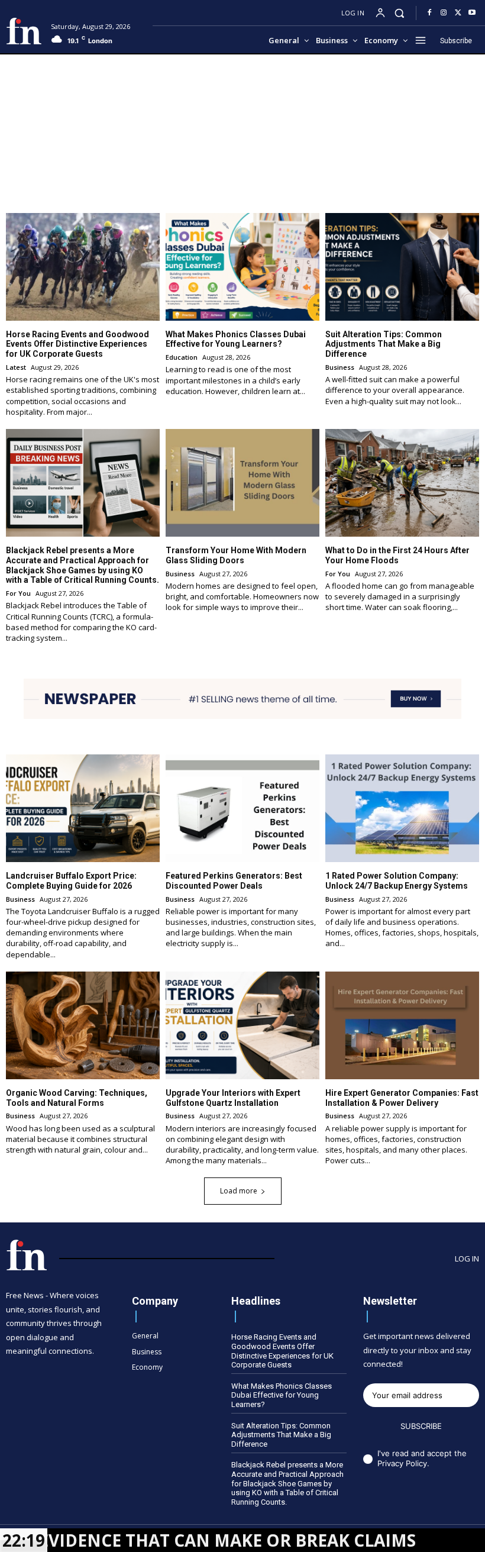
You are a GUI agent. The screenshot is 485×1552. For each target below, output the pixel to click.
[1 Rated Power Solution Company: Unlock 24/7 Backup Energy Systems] (402, 808)
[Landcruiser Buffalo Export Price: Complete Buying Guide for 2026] (83, 808)
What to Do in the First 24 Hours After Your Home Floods (397, 555)
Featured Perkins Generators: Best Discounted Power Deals (234, 880)
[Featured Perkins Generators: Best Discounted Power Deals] (242, 808)
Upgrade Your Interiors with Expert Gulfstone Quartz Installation (233, 1098)
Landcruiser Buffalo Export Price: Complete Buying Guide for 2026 (71, 880)
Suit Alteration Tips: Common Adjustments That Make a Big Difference (383, 344)
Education (182, 357)
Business (339, 367)
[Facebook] (429, 13)
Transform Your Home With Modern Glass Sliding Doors (236, 555)
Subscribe (421, 1426)
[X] (458, 13)
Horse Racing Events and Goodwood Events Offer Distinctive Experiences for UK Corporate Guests (77, 344)
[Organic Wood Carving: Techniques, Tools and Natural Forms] (83, 1025)
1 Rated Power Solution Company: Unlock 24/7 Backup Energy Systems (396, 880)
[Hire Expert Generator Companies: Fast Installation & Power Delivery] (402, 1025)
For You (18, 593)
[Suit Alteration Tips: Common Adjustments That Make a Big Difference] (402, 267)
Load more (238, 1191)
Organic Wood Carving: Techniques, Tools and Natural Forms (76, 1098)
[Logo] (24, 31)
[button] (399, 12)
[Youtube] (472, 13)
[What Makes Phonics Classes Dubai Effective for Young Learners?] (242, 267)
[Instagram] (443, 13)
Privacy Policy (402, 1463)
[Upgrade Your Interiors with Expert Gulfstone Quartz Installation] (242, 1025)
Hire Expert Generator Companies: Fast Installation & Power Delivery (401, 1098)
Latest (16, 367)
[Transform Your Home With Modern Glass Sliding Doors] (242, 483)
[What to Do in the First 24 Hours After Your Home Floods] (402, 483)
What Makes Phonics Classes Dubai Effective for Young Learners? (236, 339)
